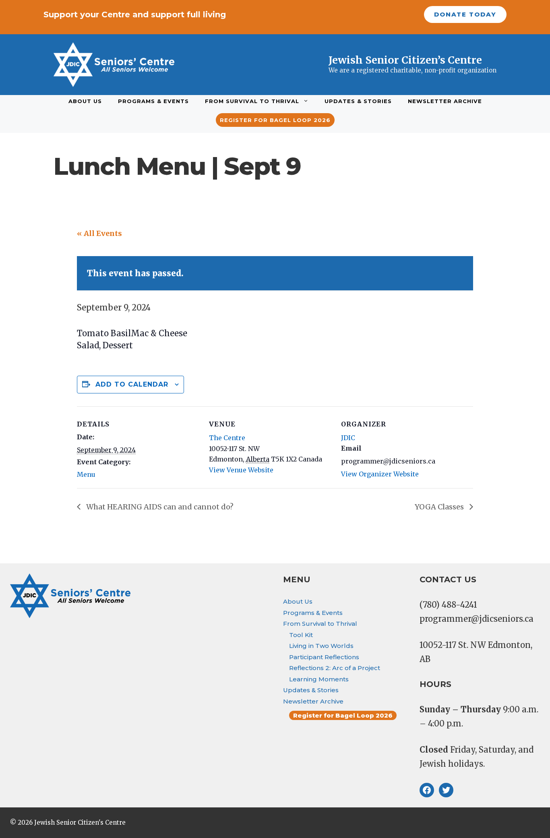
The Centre (227, 438)
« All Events (99, 233)
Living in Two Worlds (321, 646)
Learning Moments (319, 679)
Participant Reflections (324, 657)
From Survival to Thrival (252, 101)
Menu (86, 474)
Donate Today (465, 14)
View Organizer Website (380, 474)
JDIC (348, 438)
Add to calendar (131, 384)
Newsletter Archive (445, 101)
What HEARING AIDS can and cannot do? (159, 506)
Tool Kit (301, 635)
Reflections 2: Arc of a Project (334, 668)
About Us (85, 101)
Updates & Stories (358, 101)
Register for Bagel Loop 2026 (275, 120)
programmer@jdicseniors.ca (476, 619)
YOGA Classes (440, 506)
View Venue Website (241, 470)
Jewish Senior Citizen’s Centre (405, 60)
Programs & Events (153, 101)
